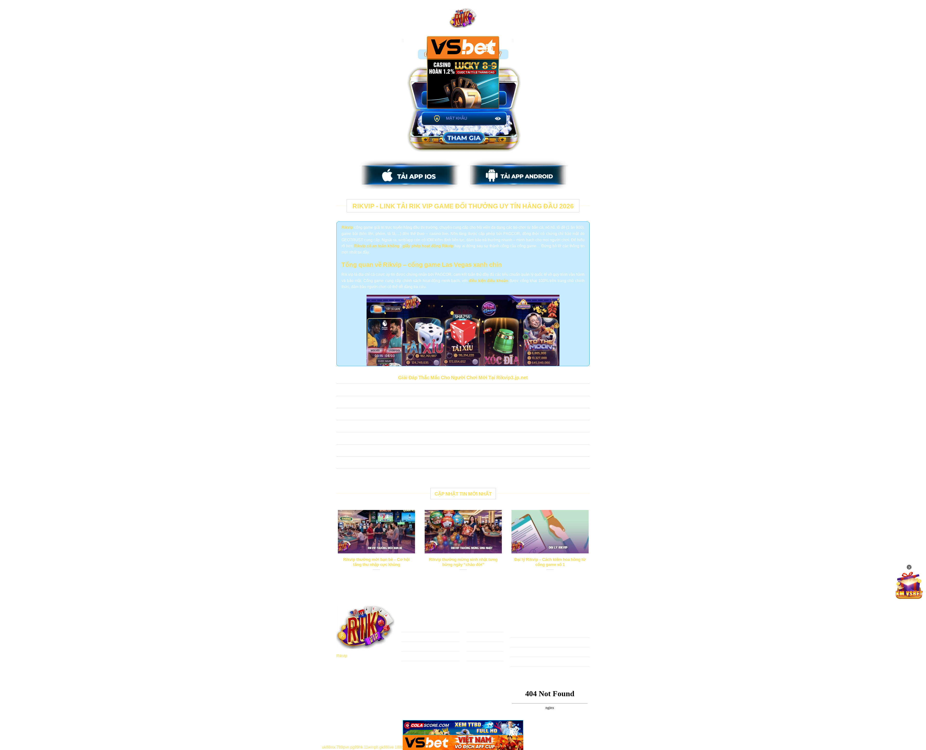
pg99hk (356, 747)
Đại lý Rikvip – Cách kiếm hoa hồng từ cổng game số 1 (550, 562)
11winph (371, 747)
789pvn (342, 747)
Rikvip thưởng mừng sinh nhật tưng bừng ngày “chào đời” (463, 562)
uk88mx (328, 747)
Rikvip (341, 655)
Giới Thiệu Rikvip (421, 40)
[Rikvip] (463, 18)
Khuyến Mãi (526, 40)
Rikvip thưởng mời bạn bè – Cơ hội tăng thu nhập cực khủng (376, 562)
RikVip (395, 40)
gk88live (386, 747)
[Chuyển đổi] (341, 390)
